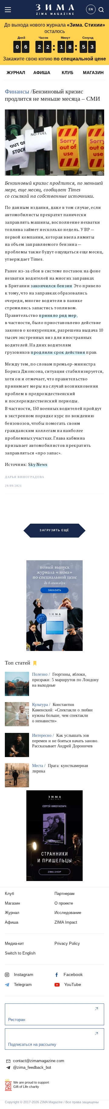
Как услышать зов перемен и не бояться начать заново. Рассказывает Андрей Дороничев (65, 741)
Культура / (41, 704)
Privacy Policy (67, 943)
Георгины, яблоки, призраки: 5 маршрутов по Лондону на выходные (65, 680)
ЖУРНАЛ (16, 72)
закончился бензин (51, 285)
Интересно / (43, 735)
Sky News (37, 464)
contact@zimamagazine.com (38, 1061)
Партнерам (64, 893)
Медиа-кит (14, 943)
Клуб (9, 893)
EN (91, 9)
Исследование (67, 912)
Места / (39, 765)
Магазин (12, 903)
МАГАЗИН (93, 72)
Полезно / (41, 674)
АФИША (41, 72)
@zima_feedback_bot (31, 1067)
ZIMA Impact (65, 922)
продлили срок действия (58, 352)
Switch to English (20, 953)
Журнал (12, 912)
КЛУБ (67, 72)
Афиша (11, 922)
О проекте (63, 903)
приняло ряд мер (58, 315)
